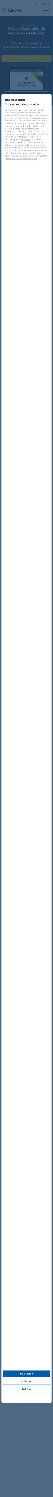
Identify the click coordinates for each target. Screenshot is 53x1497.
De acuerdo (26, 1373)
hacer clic (25, 139)
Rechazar (26, 1381)
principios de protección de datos (21, 158)
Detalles (26, 1389)
